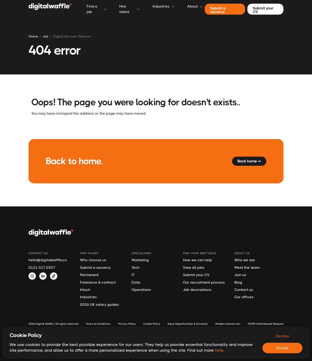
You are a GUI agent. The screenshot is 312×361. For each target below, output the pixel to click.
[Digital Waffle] (50, 9)
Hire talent (124, 9)
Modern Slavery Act (228, 323)
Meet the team (247, 267)
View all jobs (193, 267)
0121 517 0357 (42, 267)
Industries (88, 297)
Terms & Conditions (98, 323)
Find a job (92, 9)
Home (33, 36)
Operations (141, 289)
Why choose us (93, 260)
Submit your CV (196, 275)
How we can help (197, 260)
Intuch (85, 289)
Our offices (244, 297)
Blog (238, 282)
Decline (282, 336)
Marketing (140, 260)
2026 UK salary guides (99, 304)
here (219, 350)
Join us (240, 275)
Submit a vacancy (95, 267)
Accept (282, 348)
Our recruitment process (204, 282)
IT (133, 275)
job (45, 36)
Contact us (243, 289)
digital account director (72, 36)
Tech (136, 267)
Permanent (89, 275)
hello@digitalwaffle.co (48, 260)
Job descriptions (197, 289)
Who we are (244, 260)
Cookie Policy (151, 323)
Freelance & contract (98, 282)
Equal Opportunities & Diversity (188, 323)
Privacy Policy (127, 323)
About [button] (192, 6)
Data (136, 282)
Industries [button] (161, 6)
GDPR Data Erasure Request (265, 323)
